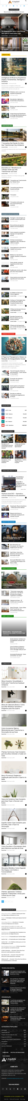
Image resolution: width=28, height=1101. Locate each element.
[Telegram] (13, 6)
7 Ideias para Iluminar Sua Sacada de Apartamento (20, 445)
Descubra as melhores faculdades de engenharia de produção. (17, 395)
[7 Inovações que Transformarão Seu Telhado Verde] (5, 182)
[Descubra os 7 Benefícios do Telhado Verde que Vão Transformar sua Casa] (14, 159)
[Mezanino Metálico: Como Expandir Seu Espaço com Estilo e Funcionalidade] (14, 860)
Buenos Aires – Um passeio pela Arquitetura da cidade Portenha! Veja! (14, 632)
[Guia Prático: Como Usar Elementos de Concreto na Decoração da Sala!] (5, 554)
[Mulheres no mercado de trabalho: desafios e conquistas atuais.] (5, 256)
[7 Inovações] (5, 196)
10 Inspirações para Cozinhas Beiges (17, 936)
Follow (25, 414)
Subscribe (24, 425)
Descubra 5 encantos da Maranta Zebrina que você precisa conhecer (16, 318)
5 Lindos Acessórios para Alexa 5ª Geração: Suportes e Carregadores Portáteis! (18, 989)
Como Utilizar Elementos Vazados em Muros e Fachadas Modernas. (14, 538)
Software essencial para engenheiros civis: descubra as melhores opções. (17, 241)
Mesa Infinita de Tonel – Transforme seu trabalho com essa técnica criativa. (17, 1018)
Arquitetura (4, 75)
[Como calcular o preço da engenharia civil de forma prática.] (5, 264)
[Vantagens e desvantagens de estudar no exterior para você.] (5, 219)
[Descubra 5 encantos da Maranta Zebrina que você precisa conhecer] (5, 318)
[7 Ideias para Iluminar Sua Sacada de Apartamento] (21, 438)
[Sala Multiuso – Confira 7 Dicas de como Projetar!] (21, 454)
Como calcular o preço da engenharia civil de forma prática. (16, 264)
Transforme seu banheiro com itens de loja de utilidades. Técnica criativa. (17, 1002)
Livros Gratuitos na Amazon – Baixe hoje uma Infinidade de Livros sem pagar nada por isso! (18, 648)
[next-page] (5, 121)
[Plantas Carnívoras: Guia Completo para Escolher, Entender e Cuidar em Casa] (14, 743)
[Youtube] (24, 6)
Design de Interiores (19, 457)
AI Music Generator (5, 950)
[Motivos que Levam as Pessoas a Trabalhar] (5, 108)
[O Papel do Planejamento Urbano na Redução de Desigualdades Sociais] (14, 346)
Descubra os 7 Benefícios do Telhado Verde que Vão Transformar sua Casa (11, 169)
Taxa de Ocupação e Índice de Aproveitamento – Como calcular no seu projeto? (18, 372)
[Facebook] (2, 6)
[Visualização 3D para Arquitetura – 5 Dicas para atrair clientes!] (5, 508)
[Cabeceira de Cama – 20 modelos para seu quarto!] (5, 602)
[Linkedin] (10, 1088)
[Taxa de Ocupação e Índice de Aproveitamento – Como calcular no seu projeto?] (5, 372)
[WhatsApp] (20, 6)
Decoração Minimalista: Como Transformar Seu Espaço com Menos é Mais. (17, 561)
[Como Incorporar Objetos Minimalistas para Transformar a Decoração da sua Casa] (14, 720)
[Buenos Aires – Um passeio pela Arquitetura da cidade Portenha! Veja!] (14, 627)
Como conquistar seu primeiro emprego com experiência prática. (17, 234)
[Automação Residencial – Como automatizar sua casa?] (5, 656)
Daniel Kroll (3, 686)
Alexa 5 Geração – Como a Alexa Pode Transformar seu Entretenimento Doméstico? (18, 609)
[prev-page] (2, 121)
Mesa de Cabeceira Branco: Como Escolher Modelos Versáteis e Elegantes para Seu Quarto (13, 706)
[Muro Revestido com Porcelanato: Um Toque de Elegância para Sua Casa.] (5, 546)
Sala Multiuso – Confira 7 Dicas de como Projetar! (20, 461)
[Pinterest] (10, 6)
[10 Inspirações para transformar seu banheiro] (11, 44)
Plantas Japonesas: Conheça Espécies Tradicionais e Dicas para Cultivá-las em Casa (13, 893)
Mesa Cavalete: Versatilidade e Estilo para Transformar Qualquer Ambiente (12, 683)
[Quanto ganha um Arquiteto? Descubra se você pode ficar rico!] (5, 387)
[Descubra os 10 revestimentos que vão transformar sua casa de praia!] (7, 438)
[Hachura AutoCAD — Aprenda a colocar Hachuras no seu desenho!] (14, 483)
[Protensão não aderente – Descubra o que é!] (5, 380)
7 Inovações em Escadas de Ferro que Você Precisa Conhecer (17, 204)
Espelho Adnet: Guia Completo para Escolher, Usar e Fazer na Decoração (13, 824)
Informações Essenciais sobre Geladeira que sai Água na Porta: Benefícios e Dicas (18, 973)
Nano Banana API (5, 954)
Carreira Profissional (4, 221)
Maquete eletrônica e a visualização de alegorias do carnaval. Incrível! (17, 515)
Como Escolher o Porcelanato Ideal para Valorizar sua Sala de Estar (13, 847)
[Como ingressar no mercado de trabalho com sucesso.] (5, 249)
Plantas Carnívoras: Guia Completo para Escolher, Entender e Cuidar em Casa (13, 754)
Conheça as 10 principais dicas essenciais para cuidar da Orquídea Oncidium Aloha (17, 302)
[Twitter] (17, 6)
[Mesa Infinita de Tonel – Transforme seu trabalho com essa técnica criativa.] (5, 1019)
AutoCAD (3, 491)
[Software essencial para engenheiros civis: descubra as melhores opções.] (5, 242)
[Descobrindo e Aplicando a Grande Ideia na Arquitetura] (5, 101)
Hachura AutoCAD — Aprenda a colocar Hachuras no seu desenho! (13, 494)
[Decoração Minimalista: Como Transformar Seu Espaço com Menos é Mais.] (5, 562)
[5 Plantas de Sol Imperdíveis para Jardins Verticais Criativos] (5, 327)
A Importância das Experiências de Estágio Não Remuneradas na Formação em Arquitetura (18, 115)
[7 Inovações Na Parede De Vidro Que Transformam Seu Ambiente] (14, 135)
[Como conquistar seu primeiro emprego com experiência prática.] (5, 234)
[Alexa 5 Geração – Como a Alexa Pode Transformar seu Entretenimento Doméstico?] (5, 609)
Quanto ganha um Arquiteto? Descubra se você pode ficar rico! (17, 387)
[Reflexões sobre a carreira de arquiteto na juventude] (5, 94)
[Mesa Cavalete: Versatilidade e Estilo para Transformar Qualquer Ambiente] (14, 673)
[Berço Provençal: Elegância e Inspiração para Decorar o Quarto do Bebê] (14, 767)
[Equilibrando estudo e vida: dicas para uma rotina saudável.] (5, 272)
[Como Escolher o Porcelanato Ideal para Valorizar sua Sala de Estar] (14, 838)
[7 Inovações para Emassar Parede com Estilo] (5, 189)
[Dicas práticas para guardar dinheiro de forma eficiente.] (5, 227)
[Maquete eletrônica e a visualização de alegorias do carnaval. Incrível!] (5, 515)
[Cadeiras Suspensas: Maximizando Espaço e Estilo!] (14, 580)
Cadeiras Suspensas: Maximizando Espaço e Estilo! (13, 584)
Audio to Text (4, 939)
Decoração (4, 45)
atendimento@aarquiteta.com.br (15, 1078)
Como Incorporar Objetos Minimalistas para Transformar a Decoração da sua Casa (12, 730)
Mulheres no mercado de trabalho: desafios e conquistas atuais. (18, 256)
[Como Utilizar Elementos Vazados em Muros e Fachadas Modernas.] (14, 533)
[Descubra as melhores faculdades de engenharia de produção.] (5, 395)
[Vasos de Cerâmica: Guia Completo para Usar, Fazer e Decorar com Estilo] (14, 791)
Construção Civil (5, 140)
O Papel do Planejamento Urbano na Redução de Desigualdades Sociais (13, 358)
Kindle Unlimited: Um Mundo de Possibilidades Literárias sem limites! (17, 640)
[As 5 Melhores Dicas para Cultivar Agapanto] (5, 294)
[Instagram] (6, 6)
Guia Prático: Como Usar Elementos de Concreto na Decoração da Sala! (16, 554)
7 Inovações (13, 194)
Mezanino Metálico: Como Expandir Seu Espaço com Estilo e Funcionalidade (13, 870)
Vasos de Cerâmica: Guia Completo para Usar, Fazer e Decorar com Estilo (13, 801)
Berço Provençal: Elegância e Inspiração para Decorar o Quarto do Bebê (13, 777)
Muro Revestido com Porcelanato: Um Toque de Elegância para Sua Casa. (16, 546)
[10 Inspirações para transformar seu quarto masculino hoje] (14, 25)
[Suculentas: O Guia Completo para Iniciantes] (7, 454)
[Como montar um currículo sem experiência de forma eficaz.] (5, 279)
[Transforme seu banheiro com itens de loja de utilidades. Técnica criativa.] (5, 1002)
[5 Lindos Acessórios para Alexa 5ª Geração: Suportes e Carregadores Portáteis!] (5, 989)
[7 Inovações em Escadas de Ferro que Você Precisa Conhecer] (5, 204)
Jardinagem (4, 457)
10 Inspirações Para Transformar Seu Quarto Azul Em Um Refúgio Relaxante (13, 928)
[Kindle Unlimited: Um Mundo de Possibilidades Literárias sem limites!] (5, 641)
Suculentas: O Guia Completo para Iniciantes (6, 461)
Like (26, 410)
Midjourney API (4, 959)
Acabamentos (4, 442)
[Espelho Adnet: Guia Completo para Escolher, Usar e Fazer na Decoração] (14, 814)
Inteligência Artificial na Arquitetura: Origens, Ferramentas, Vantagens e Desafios (13, 79)
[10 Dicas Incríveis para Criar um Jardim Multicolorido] (5, 311)
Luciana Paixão (4, 83)
